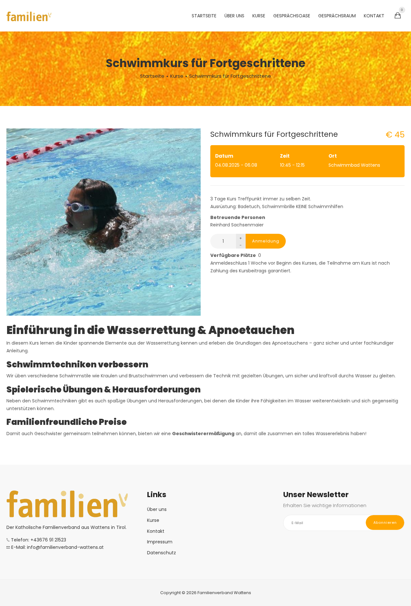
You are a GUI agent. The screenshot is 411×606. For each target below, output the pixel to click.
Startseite (204, 16)
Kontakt (374, 16)
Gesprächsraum (337, 16)
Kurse (258, 16)
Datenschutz (161, 552)
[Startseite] (28, 16)
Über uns (234, 16)
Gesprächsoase (291, 16)
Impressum (159, 542)
